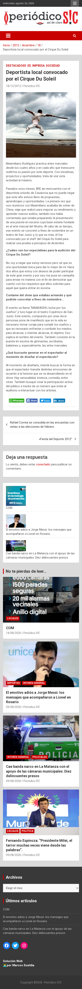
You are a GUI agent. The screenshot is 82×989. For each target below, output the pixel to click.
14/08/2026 (13, 633)
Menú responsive (75, 3)
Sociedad (53, 65)
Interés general (34, 683)
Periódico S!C (31, 86)
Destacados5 (16, 65)
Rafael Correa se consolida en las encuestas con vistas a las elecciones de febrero (42, 424)
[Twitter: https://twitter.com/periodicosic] (15, 945)
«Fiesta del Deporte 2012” (55, 439)
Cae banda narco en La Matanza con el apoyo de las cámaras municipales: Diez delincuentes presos (38, 771)
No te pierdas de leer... (26, 571)
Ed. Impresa (36, 65)
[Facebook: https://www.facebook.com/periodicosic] (6, 945)
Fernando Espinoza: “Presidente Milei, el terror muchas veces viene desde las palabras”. (39, 845)
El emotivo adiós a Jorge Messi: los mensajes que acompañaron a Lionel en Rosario (38, 697)
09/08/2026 (13, 707)
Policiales (39, 757)
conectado (43, 464)
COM (9, 508)
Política (27, 831)
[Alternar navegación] (8, 35)
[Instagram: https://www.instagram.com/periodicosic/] (24, 945)
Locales (12, 618)
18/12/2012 (13, 86)
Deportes (13, 683)
